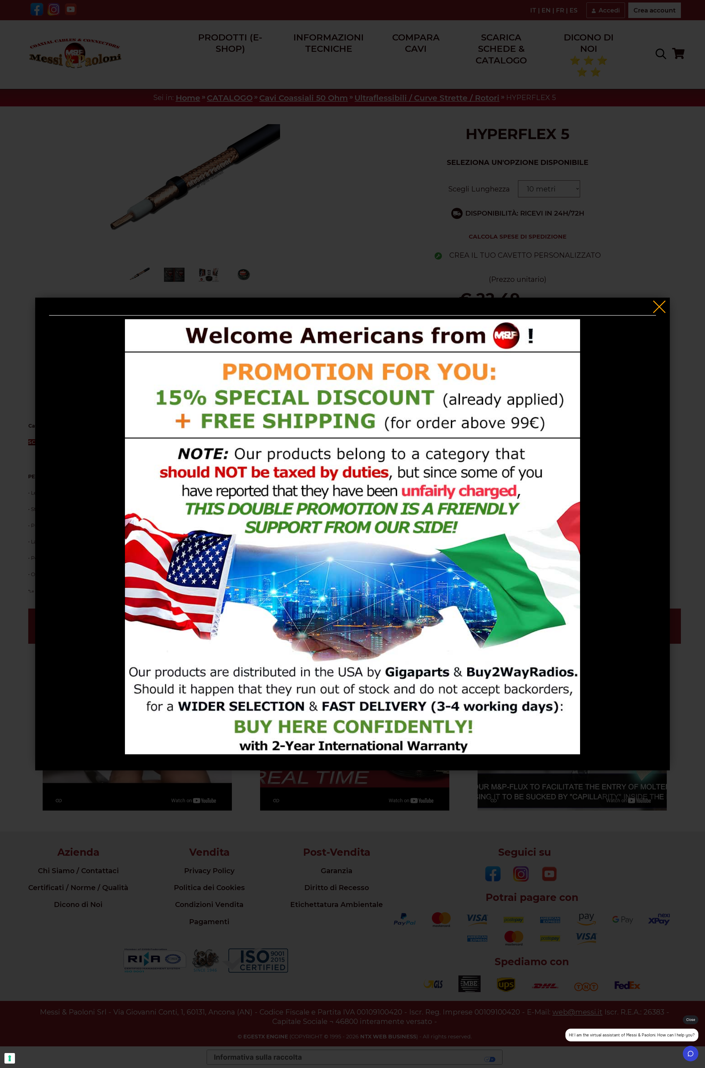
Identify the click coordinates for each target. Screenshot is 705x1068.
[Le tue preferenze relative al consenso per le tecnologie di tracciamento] (9, 1058)
